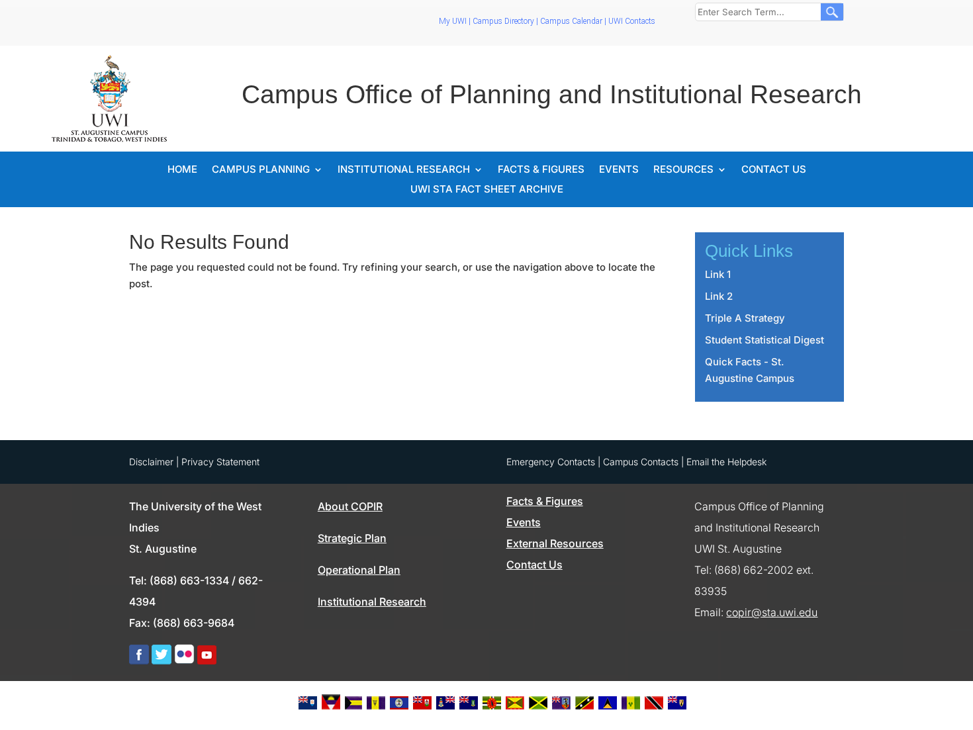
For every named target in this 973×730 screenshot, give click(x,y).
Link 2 (719, 296)
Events (619, 170)
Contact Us (773, 170)
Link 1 (718, 274)
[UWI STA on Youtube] (206, 660)
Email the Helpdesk (726, 461)
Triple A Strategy (745, 318)
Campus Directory (503, 21)
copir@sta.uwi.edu (771, 612)
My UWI (453, 21)
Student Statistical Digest (764, 340)
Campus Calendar (571, 21)
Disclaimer (151, 461)
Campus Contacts (640, 461)
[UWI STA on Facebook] (139, 660)
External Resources (555, 543)
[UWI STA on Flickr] (184, 660)
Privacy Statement (220, 461)
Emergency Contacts (550, 461)
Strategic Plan (352, 538)
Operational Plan (359, 569)
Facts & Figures (541, 170)
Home (182, 170)
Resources (683, 170)
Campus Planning (261, 170)
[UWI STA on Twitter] (161, 660)
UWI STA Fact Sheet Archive (486, 190)
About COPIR (350, 506)
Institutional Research (404, 170)
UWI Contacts (631, 21)
